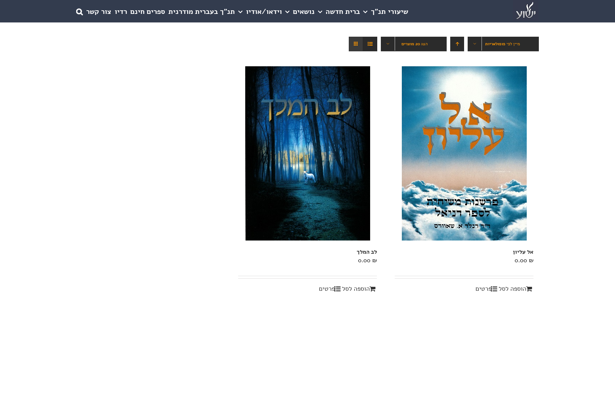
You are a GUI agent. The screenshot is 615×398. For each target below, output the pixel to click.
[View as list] (370, 44)
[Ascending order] (457, 44)
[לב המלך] (307, 153)
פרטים (483, 288)
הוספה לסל (512, 288)
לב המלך (367, 252)
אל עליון (523, 252)
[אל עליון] (464, 153)
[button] (79, 11)
